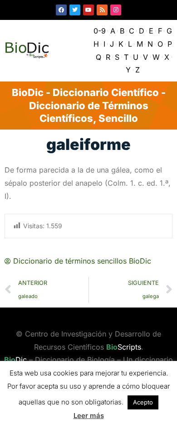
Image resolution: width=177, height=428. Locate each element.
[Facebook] (61, 10)
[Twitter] (74, 10)
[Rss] (102, 10)
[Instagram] (115, 10)
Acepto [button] (143, 402)
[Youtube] (88, 10)
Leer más (89, 415)
